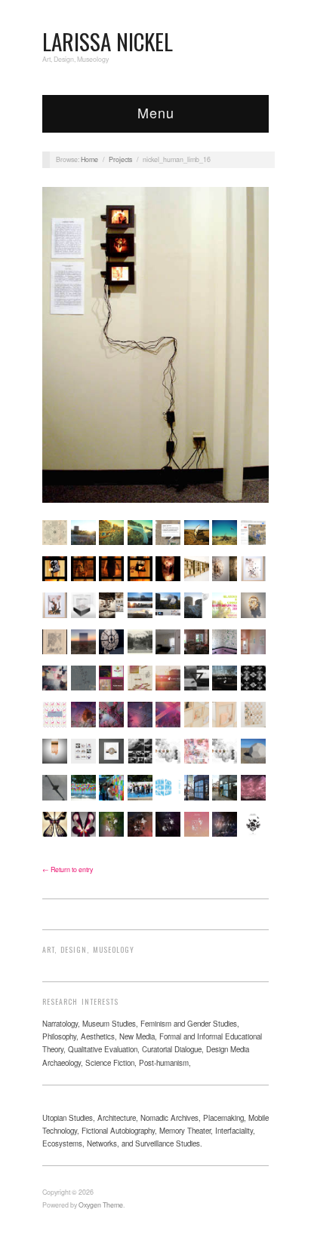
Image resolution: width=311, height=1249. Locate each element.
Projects (120, 159)
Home (89, 159)
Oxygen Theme (101, 1205)
